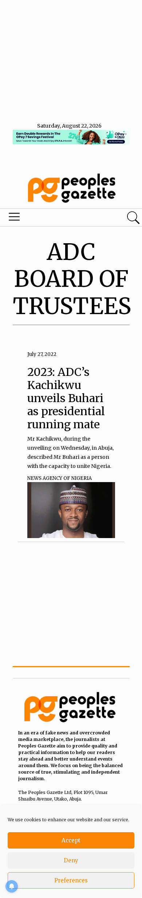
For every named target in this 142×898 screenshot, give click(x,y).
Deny (71, 860)
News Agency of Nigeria (59, 478)
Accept (71, 840)
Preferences (71, 880)
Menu (48, 218)
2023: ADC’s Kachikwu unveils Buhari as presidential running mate (66, 398)
